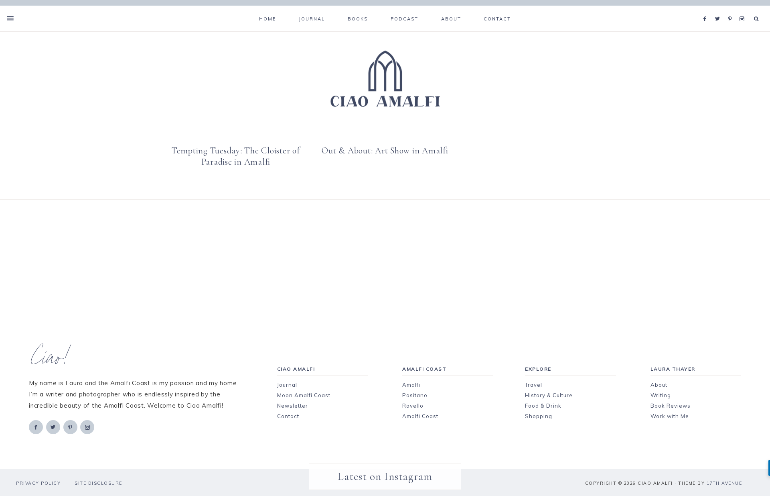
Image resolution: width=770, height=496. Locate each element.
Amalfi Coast (420, 416)
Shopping (538, 416)
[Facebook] (707, 9)
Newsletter (292, 405)
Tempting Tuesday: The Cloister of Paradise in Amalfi (236, 156)
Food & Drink (543, 405)
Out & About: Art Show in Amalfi (385, 150)
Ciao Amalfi (385, 79)
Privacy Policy (38, 483)
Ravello (413, 405)
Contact (288, 416)
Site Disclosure (98, 483)
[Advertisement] (371, 256)
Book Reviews (670, 405)
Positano (415, 395)
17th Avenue (724, 483)
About (658, 385)
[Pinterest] (732, 9)
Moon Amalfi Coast (303, 395)
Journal (287, 385)
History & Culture (549, 395)
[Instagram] (743, 9)
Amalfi (411, 385)
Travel (533, 385)
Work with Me (669, 416)
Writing (660, 395)
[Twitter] (719, 9)
